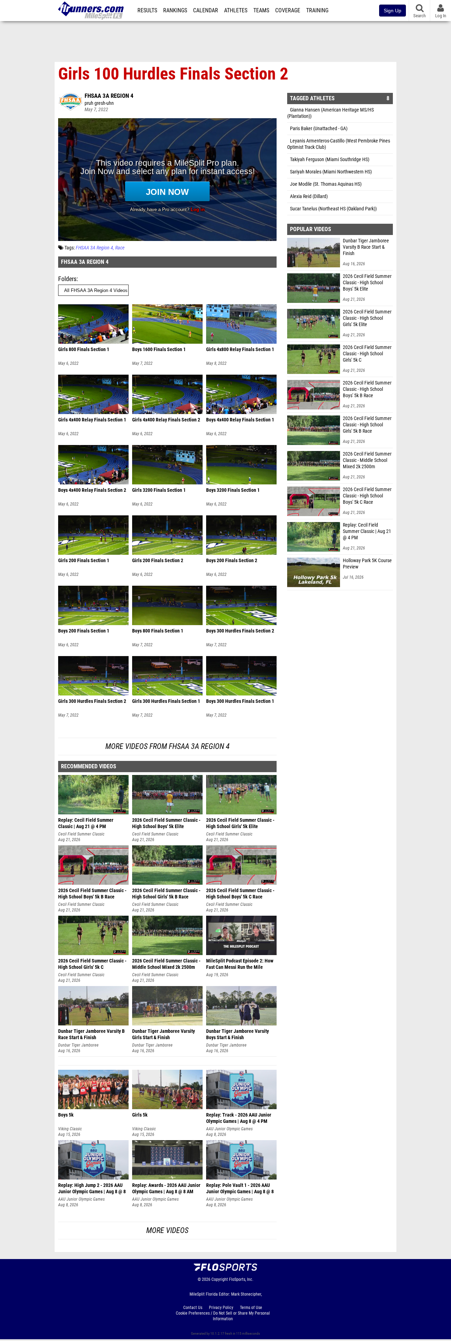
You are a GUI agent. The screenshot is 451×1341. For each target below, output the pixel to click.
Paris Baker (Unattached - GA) (318, 129)
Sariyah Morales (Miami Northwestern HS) (331, 172)
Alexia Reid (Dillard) (309, 196)
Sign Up (392, 10)
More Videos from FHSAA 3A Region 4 (167, 746)
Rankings (175, 10)
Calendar (205, 10)
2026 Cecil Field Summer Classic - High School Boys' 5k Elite (367, 282)
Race (119, 248)
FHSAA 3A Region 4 (109, 95)
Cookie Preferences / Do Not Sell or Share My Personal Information (223, 1316)
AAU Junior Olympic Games (229, 1128)
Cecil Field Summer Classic (81, 834)
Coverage (287, 10)
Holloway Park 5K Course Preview (367, 564)
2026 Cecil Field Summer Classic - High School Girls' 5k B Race (367, 424)
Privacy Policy (221, 1307)
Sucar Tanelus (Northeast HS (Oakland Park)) (333, 209)
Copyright (219, 1279)
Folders (67, 278)
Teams (261, 10)
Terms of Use (251, 1307)
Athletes (235, 10)
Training (317, 10)
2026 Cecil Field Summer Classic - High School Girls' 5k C (367, 353)
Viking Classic (70, 1128)
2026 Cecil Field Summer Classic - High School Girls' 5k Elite (367, 318)
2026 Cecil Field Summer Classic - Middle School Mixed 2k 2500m (367, 460)
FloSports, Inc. (241, 1279)
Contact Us (192, 1307)
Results (147, 10)
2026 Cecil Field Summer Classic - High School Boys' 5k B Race (367, 389)
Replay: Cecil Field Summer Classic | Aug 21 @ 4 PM (367, 531)
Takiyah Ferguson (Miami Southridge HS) (329, 160)
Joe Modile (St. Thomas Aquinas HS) (326, 184)
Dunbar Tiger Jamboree (78, 1045)
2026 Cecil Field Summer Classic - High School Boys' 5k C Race (367, 496)
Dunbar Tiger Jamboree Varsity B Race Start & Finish (366, 247)
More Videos (167, 1230)
